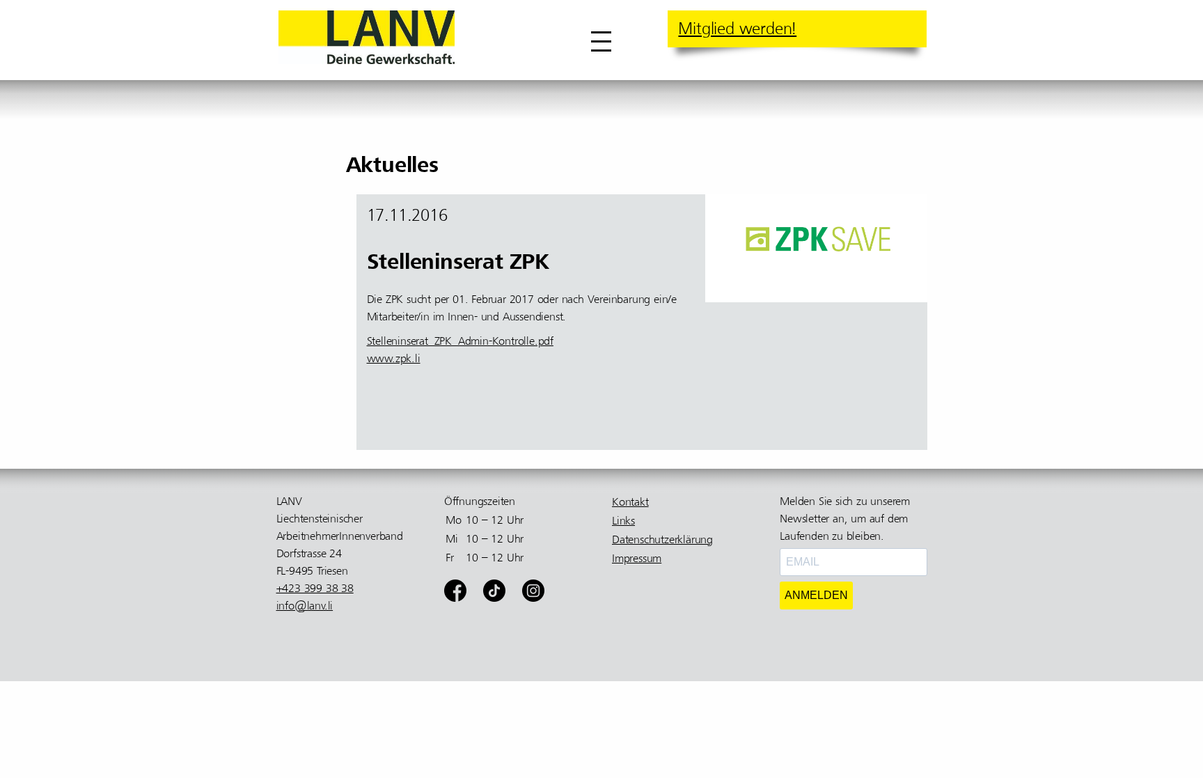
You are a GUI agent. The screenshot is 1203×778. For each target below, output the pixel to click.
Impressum (636, 559)
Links (623, 521)
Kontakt (630, 502)
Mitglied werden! (737, 28)
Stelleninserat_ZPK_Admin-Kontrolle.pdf (460, 341)
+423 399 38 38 (315, 589)
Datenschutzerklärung (662, 540)
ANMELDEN (816, 595)
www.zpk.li (393, 359)
